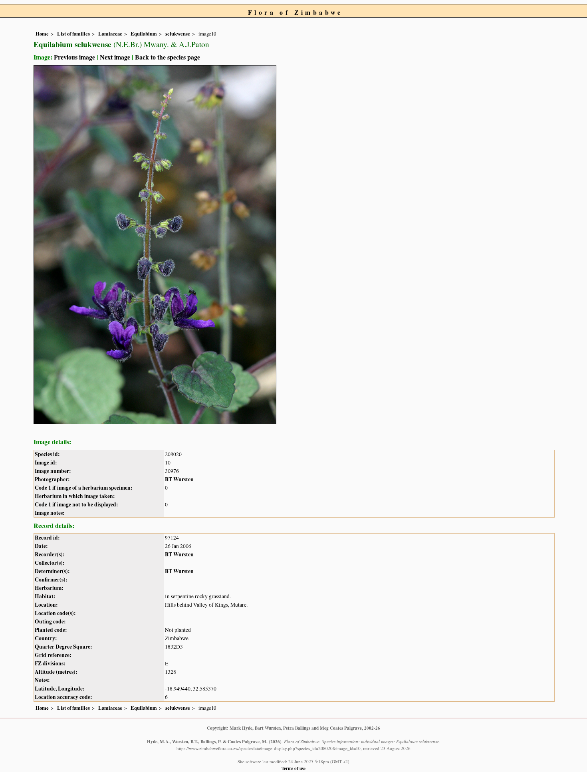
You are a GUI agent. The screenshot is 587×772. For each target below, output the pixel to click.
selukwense (177, 33)
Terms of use (293, 768)
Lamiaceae (110, 33)
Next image (115, 57)
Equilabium (144, 33)
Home (42, 33)
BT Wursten (179, 479)
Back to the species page (167, 57)
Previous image (74, 57)
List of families (73, 33)
